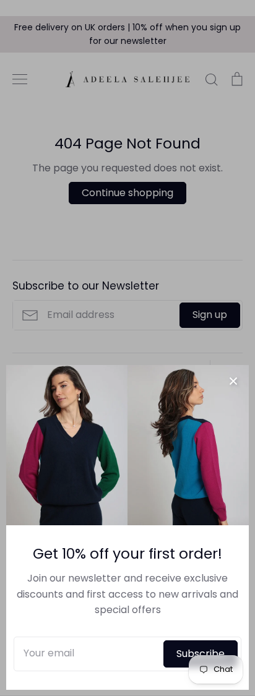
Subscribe (200, 654)
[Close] (233, 380)
